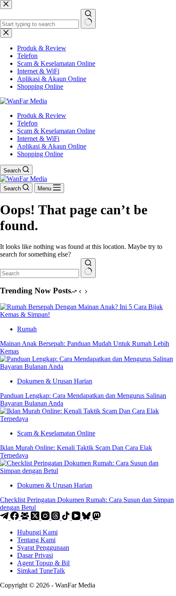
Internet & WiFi (38, 138)
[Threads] (56, 517)
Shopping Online (40, 154)
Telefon (27, 123)
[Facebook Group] (26, 517)
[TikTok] (67, 517)
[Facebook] (15, 517)
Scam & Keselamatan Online (56, 130)
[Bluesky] (87, 517)
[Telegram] (5, 517)
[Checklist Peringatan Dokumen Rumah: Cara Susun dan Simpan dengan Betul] (88, 470)
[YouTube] (77, 517)
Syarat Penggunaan (43, 547)
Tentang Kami (36, 539)
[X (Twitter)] (36, 517)
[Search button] (88, 268)
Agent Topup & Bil (43, 563)
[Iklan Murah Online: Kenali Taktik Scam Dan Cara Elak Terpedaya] (88, 418)
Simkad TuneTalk (41, 570)
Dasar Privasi (35, 555)
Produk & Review (41, 115)
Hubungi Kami (37, 532)
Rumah (27, 329)
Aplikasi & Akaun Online (51, 146)
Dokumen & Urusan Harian (54, 381)
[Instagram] (46, 517)
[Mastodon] (96, 517)
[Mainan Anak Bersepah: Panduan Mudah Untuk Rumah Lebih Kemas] (88, 314)
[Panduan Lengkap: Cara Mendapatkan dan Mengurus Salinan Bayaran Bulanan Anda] (88, 366)
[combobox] (39, 273)
